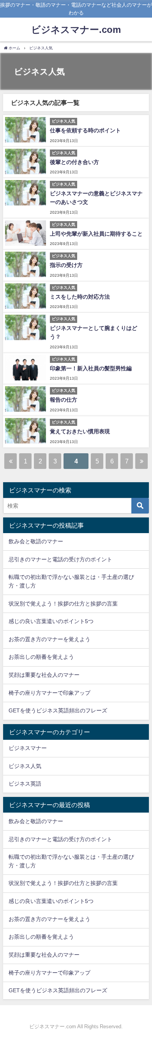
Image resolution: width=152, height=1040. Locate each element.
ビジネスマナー (28, 748)
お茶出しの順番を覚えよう (41, 657)
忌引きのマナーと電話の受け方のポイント (60, 559)
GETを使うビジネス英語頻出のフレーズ (58, 710)
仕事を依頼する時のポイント (85, 130)
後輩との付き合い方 (74, 162)
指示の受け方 (66, 265)
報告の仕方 (63, 399)
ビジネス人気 (25, 766)
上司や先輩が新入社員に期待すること (96, 233)
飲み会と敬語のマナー (36, 541)
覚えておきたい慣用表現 (80, 431)
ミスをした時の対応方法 (80, 296)
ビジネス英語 (25, 783)
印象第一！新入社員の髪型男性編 (91, 368)
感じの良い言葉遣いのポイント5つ (51, 621)
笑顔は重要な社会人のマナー (44, 675)
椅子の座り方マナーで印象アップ (49, 693)
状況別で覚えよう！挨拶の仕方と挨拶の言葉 (63, 603)
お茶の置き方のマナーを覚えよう (49, 639)
